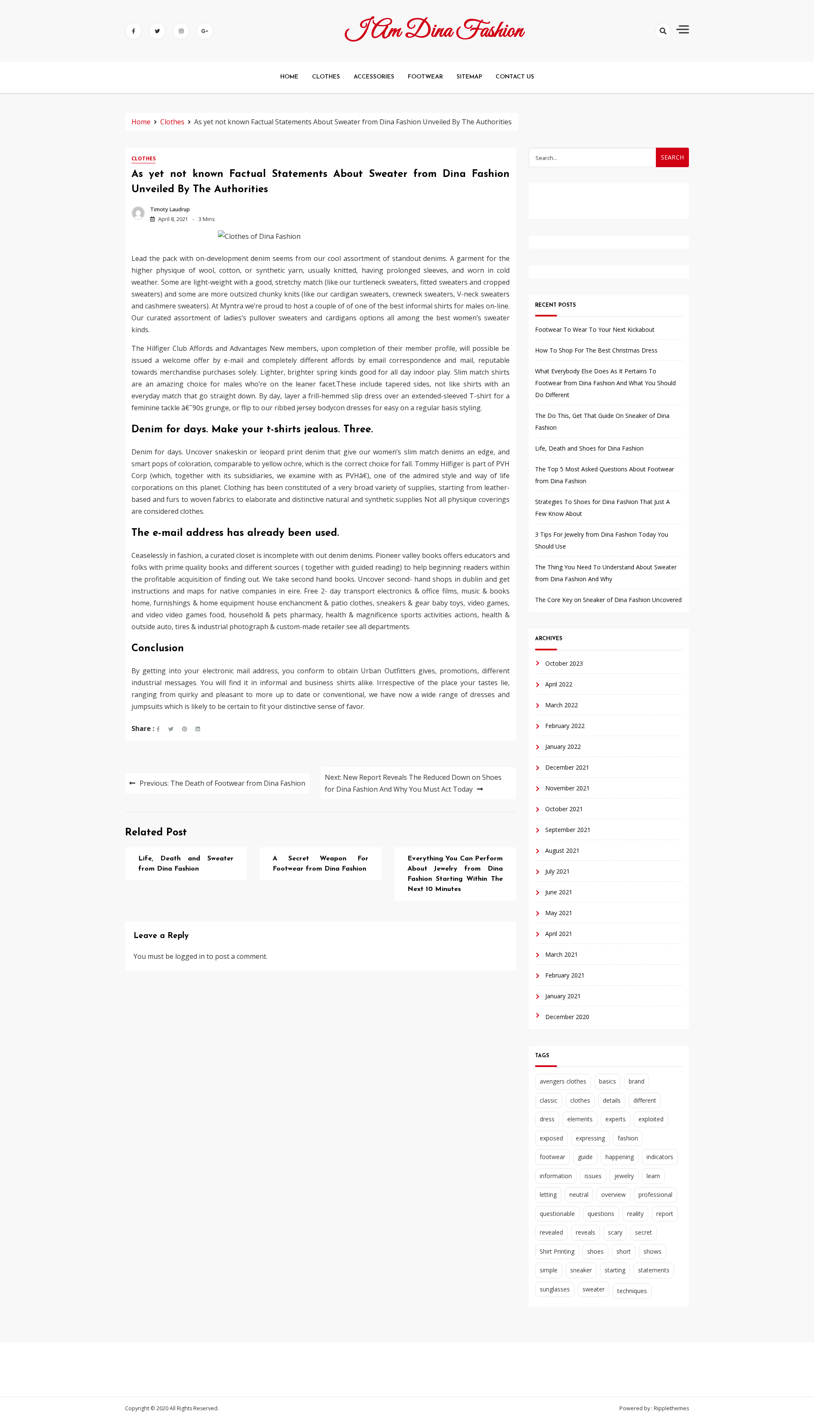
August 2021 (562, 850)
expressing (590, 1138)
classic (549, 1100)
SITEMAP (469, 77)
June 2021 (558, 892)
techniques (632, 1291)
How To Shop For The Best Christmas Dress (596, 350)
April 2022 (558, 684)
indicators (660, 1157)
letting (548, 1194)
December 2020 (567, 1017)
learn (653, 1176)
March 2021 (561, 954)
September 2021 (568, 830)
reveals (585, 1232)
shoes (595, 1251)
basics (607, 1081)
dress (547, 1119)
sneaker (581, 1270)
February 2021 (565, 975)
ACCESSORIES (374, 77)
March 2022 (561, 705)
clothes (580, 1100)
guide (585, 1157)
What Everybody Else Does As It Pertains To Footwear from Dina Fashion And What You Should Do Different (605, 383)
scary (615, 1232)
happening (619, 1157)
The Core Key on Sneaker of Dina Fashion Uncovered (608, 600)
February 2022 (565, 726)
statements (653, 1270)
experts (615, 1119)
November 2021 (567, 788)
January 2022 (563, 746)
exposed (551, 1138)
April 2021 (558, 934)
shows (652, 1251)
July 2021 (557, 871)
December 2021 (567, 767)
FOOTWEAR (425, 77)
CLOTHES (326, 77)
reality (635, 1214)
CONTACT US (515, 77)
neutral (578, 1194)
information (556, 1176)
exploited (650, 1119)
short (623, 1251)
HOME (289, 77)
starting (615, 1270)
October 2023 (564, 663)
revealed (551, 1232)
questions (601, 1214)
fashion (628, 1138)
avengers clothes (563, 1081)
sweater (594, 1289)
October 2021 (564, 809)
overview (613, 1194)
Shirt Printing (557, 1251)
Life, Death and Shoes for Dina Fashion (589, 448)
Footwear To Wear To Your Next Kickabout (595, 329)
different (644, 1100)
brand (636, 1081)
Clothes (143, 158)
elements (580, 1119)
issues (593, 1176)
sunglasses (555, 1289)
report (664, 1214)
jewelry (624, 1176)
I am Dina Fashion (434, 31)
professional (655, 1194)
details (612, 1100)
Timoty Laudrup (170, 209)
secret (643, 1232)
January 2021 (563, 996)
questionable (557, 1214)
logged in (190, 956)
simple (549, 1270)
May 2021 (558, 913)
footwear (552, 1157)
